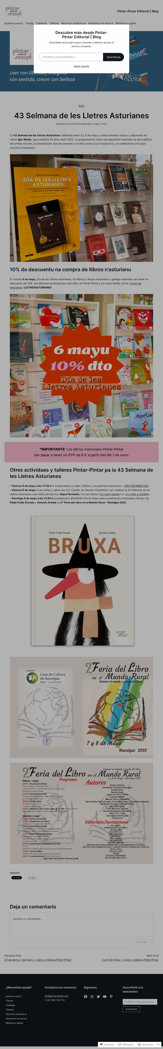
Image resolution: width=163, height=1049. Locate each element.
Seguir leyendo (81, 66)
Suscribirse (113, 57)
